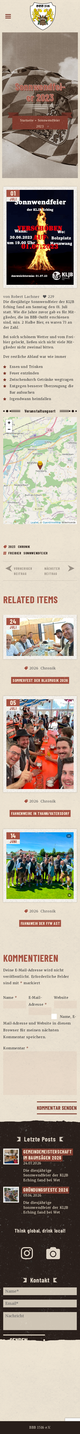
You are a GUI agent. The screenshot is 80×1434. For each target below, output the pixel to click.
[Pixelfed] (53, 1253)
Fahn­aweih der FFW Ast (40, 923)
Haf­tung (40, 1391)
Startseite (26, 120)
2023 (12, 546)
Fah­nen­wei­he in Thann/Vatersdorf (40, 813)
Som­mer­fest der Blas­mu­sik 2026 (40, 680)
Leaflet (34, 522)
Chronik (24, 546)
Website (61, 997)
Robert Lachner (25, 296)
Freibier (14, 553)
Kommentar (16, 1048)
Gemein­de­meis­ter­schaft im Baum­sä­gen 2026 (48, 1155)
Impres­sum (40, 1374)
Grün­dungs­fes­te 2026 (45, 1189)
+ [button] (9, 422)
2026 (33, 668)
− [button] (9, 429)
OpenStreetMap (52, 522)
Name (10, 997)
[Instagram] (27, 1253)
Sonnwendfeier (35, 553)
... (62, 1180)
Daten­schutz (40, 1382)
